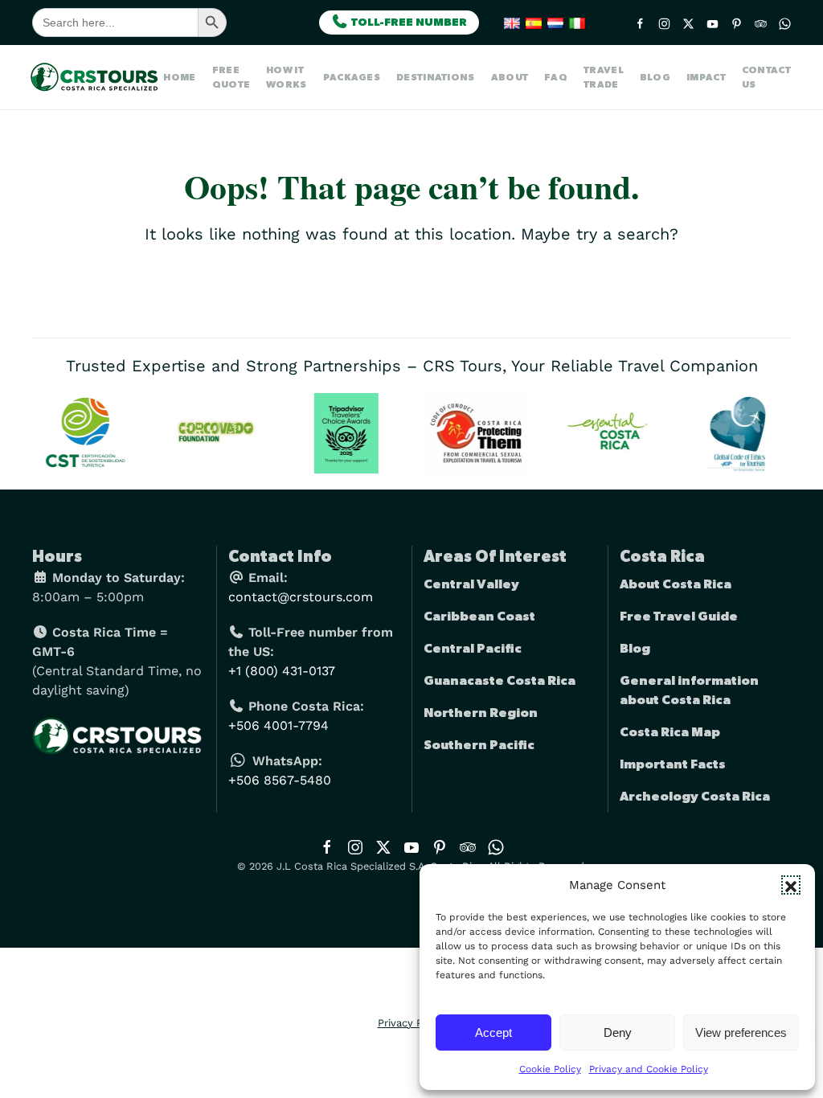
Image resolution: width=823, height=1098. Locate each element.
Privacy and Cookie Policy (648, 1069)
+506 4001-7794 (278, 725)
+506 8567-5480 (279, 780)
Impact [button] (706, 77)
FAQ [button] (555, 77)
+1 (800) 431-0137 (281, 670)
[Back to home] (97, 77)
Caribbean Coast (479, 616)
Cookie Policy (550, 1069)
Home (179, 77)
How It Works (286, 77)
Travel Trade (603, 77)
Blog (655, 77)
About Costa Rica (675, 584)
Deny (618, 1032)
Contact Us (766, 77)
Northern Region (481, 713)
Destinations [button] (435, 77)
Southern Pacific (479, 745)
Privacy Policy (412, 1023)
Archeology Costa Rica (695, 796)
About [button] (510, 77)
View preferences (741, 1032)
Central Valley (471, 584)
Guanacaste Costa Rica (499, 680)
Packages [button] (351, 77)
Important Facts (673, 764)
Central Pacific (473, 648)
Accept (493, 1032)
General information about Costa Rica (689, 690)
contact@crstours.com (300, 596)
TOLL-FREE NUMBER (408, 22)
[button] (791, 885)
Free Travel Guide (679, 616)
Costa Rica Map (670, 732)
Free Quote (231, 77)
